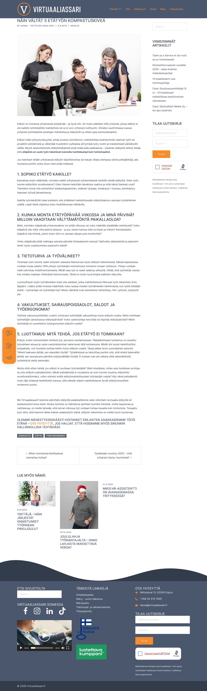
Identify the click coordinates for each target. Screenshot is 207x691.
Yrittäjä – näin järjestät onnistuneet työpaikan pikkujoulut (29, 521)
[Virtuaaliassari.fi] (48, 8)
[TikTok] (62, 612)
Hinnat (153, 9)
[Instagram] (37, 612)
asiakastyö (25, 436)
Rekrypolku (82, 603)
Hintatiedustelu (84, 594)
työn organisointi (55, 436)
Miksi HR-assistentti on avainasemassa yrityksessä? (120, 492)
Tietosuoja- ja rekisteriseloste (93, 607)
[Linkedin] (49, 612)
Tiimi (127, 9)
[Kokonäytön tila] (67, 647)
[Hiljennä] (62, 647)
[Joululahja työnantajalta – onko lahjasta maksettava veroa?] (79, 504)
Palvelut (114, 9)
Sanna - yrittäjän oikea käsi (37, 26)
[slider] (42, 648)
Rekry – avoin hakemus (89, 598)
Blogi (162, 9)
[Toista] (21, 647)
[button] (44, 636)
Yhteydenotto (176, 9)
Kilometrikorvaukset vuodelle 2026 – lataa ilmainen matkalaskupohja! (169, 69)
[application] (44, 635)
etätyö (38, 436)
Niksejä (75, 26)
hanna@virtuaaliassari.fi (153, 605)
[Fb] (25, 612)
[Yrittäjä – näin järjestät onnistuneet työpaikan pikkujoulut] (36, 493)
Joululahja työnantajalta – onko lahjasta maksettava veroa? (78, 542)
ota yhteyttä (41, 423)
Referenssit (140, 9)
